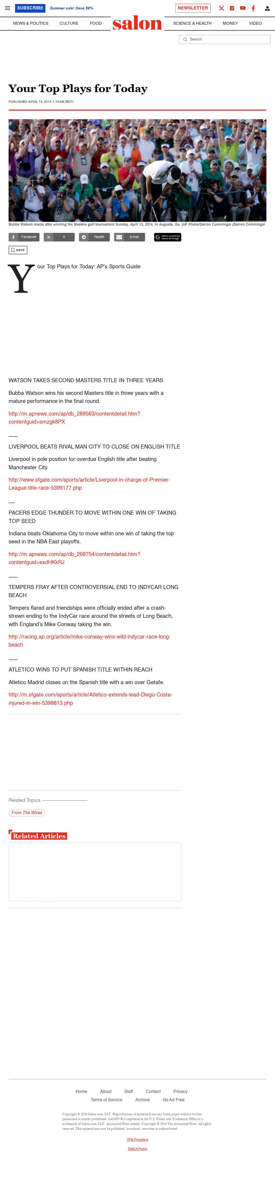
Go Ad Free (173, 1100)
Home (81, 1092)
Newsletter (193, 8)
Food (96, 23)
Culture (69, 23)
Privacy (180, 1092)
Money (230, 23)
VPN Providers (137, 1140)
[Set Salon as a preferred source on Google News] (168, 237)
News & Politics (30, 23)
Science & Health (192, 23)
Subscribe (30, 8)
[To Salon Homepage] (137, 22)
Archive (142, 1100)
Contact (153, 1092)
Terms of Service (106, 1100)
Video (255, 23)
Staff (128, 1092)
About (105, 1092)
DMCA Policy (137, 1149)
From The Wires (26, 813)
